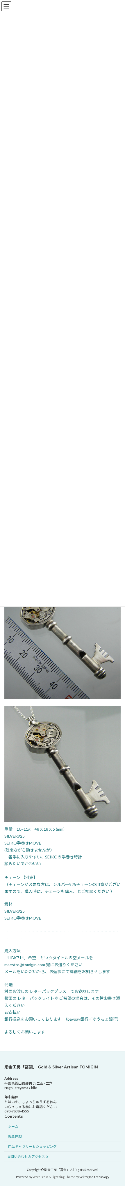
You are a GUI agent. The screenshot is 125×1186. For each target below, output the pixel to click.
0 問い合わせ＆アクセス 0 (28, 1156)
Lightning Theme (63, 1177)
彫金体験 (15, 1136)
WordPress (40, 1177)
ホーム (13, 1126)
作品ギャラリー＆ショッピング (32, 1146)
